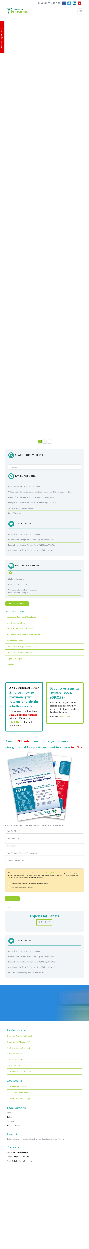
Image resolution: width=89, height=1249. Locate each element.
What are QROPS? (16, 1059)
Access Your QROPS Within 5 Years (20, 221)
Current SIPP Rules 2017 (19, 1042)
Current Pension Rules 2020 (20, 1036)
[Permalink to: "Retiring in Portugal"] (22, 79)
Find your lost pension (16, 579)
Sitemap (10, 664)
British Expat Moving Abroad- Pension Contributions (20, 333)
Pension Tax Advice (17, 1054)
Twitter (10, 1117)
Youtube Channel (13, 1126)
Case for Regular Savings (19, 1098)
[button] (81, 11)
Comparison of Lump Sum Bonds (21, 652)
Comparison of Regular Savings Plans (23, 646)
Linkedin (10, 1121)
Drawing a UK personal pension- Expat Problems (22, 29)
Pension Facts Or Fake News (21, 255)
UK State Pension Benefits (20, 1071)
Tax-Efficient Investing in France (21, 508)
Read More (11, 54)
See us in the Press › (17, 603)
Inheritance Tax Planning (19, 1048)
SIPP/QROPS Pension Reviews (20, 629)
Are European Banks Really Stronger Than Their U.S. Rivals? (31, 550)
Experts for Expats (15, 658)
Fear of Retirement (15, 513)
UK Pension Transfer (17, 1086)
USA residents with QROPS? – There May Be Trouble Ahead (31, 497)
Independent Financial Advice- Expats (21, 370)
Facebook (10, 1113)
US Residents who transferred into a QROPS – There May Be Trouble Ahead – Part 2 (40, 492)
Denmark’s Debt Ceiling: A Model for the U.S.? (26, 972)
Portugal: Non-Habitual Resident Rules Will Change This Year (32, 502)
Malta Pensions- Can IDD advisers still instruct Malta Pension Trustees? (21, 141)
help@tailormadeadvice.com (23, 1161)
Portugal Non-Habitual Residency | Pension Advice (21, 295)
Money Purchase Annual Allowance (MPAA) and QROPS (20, 184)
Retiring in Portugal (19, 102)
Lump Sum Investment (18, 1092)
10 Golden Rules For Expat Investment (23, 635)
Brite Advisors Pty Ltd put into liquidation (24, 487)
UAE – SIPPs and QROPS (18, 408)
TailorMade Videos (15, 640)
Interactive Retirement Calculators (21, 617)
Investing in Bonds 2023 (17, 584)
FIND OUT (44, 922)
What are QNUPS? (17, 1065)
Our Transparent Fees (16, 623)
